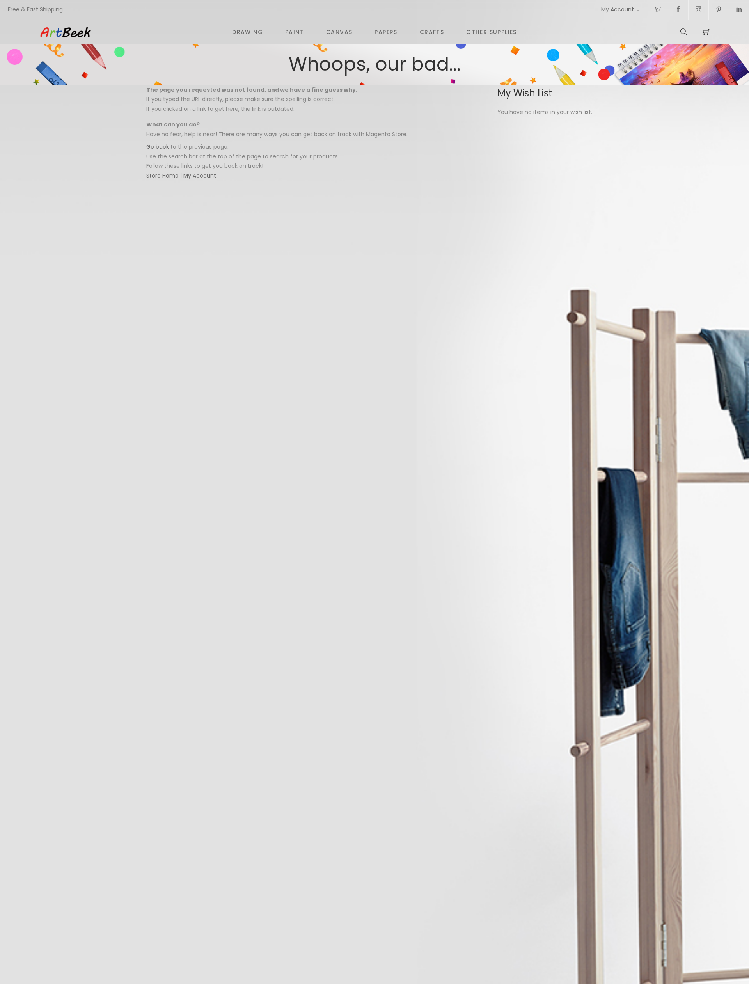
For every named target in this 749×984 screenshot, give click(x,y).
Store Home (162, 175)
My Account (617, 9)
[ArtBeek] (130, 32)
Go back (157, 147)
